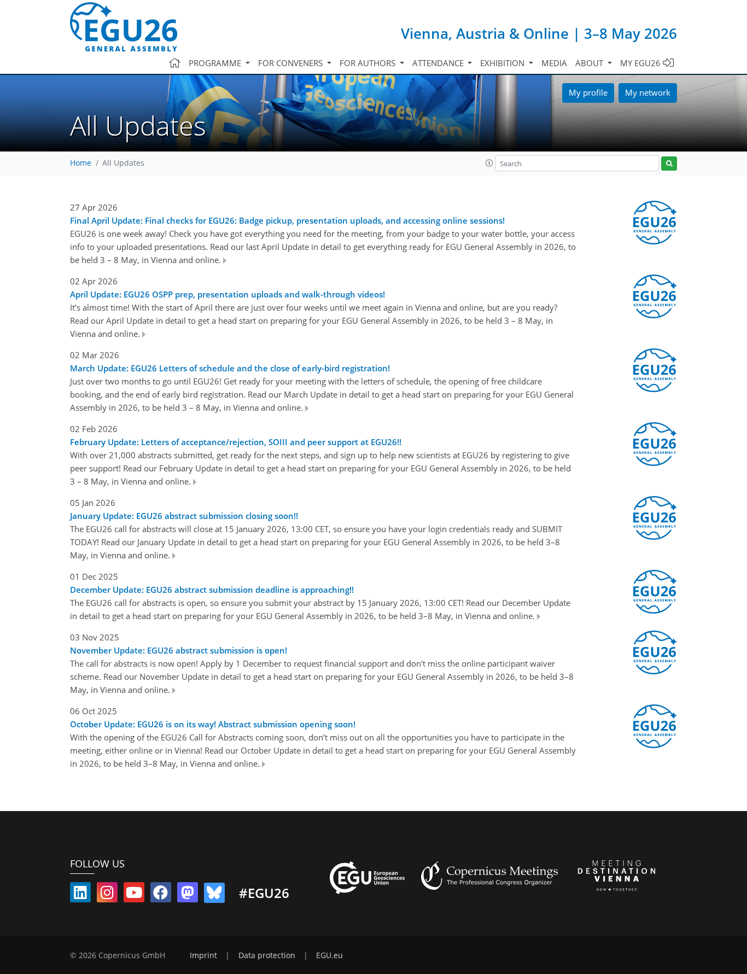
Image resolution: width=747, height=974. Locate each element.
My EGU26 (641, 62)
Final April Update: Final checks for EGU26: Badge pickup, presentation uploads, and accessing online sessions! (287, 220)
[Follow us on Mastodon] (187, 894)
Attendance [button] (439, 62)
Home (80, 163)
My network (647, 92)
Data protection (266, 955)
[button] (489, 163)
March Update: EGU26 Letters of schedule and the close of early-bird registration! (230, 368)
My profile (588, 92)
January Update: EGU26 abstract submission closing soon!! (184, 515)
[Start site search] (669, 163)
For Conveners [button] (291, 62)
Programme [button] (216, 62)
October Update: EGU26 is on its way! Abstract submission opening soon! (212, 724)
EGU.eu (329, 955)
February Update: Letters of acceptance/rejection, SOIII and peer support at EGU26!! (235, 441)
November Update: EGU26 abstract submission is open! (178, 650)
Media (554, 62)
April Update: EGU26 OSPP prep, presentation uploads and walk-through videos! (227, 294)
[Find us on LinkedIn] (80, 894)
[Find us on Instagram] (107, 894)
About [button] (590, 62)
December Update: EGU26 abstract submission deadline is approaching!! (212, 589)
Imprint (203, 955)
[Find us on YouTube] (134, 894)
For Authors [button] (369, 62)
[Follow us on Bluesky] (214, 894)
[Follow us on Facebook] (160, 894)
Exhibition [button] (503, 62)
